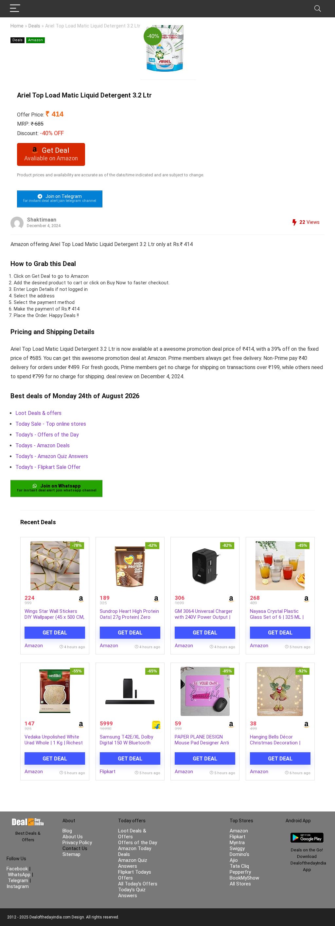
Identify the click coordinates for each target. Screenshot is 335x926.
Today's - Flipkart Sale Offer (47, 467)
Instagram (18, 886)
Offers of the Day (137, 843)
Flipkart (107, 772)
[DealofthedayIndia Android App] (307, 836)
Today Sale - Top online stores (50, 424)
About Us (72, 837)
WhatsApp (19, 875)
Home (17, 26)
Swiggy (237, 848)
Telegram (18, 880)
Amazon (35, 40)
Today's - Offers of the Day (47, 435)
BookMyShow (244, 878)
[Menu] (15, 8)
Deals (34, 26)
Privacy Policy (77, 843)
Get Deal (55, 633)
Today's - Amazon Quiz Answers (51, 456)
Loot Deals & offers (38, 413)
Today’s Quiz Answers (132, 893)
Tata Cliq (239, 866)
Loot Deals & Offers (132, 834)
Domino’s (239, 854)
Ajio (234, 860)
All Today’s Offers (137, 884)
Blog (67, 831)
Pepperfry (240, 872)
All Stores (240, 884)
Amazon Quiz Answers (132, 863)
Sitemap (71, 854)
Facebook (18, 869)
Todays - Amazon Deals (42, 445)
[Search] (318, 8)
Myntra (237, 843)
